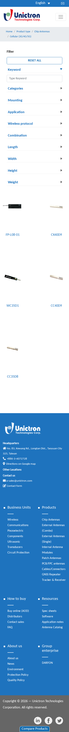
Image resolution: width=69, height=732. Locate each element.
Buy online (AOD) (18, 611)
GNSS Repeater (51, 574)
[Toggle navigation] (60, 17)
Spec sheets (49, 611)
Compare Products (35, 728)
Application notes (52, 622)
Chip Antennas (51, 519)
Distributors (14, 616)
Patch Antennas (51, 558)
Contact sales (15, 622)
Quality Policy (16, 680)
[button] (34, 70)
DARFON (47, 663)
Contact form (14, 486)
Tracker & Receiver (54, 580)
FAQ (9, 627)
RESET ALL (34, 60)
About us (12, 658)
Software (47, 616)
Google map (29, 464)
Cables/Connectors (53, 569)
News (10, 663)
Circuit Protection (18, 552)
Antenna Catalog (52, 627)
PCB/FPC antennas (53, 563)
